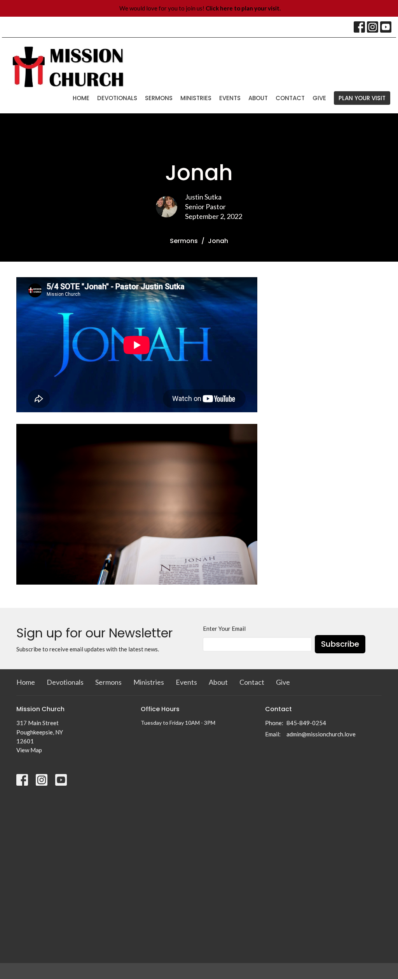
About (258, 98)
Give (319, 98)
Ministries (195, 98)
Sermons (159, 98)
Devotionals (117, 98)
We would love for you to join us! (200, 8)
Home (81, 98)
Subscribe (340, 644)
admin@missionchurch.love (321, 734)
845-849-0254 (306, 722)
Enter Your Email (224, 628)
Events (230, 98)
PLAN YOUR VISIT (362, 98)
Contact (290, 98)
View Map (29, 749)
